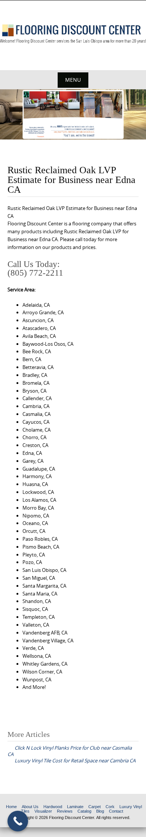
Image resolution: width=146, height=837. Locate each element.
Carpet (94, 806)
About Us (30, 806)
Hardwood (52, 806)
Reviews (65, 811)
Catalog (84, 811)
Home (11, 806)
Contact (116, 811)
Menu (73, 79)
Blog (100, 811)
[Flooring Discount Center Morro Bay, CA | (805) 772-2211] (73, 34)
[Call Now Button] (17, 821)
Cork (110, 806)
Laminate (75, 806)
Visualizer (43, 811)
